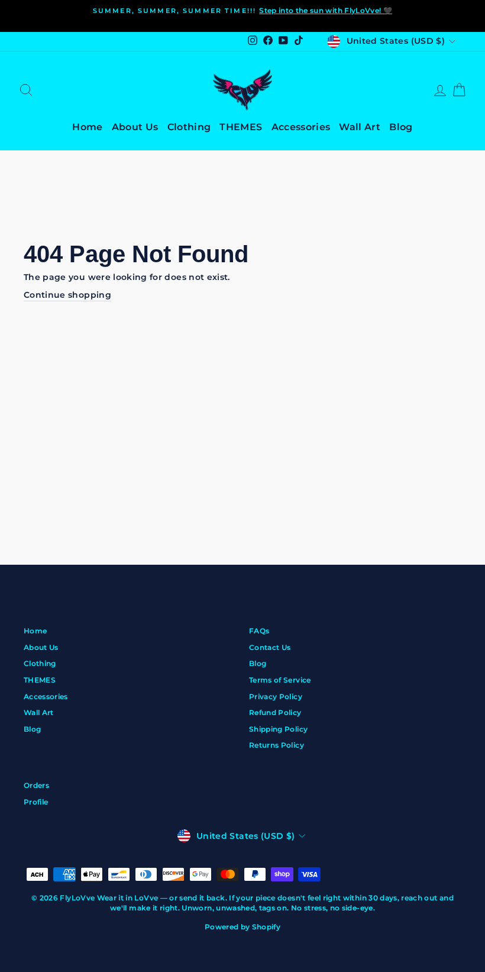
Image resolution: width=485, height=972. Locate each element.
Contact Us (270, 647)
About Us (135, 127)
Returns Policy (276, 745)
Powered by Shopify (242, 926)
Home (87, 127)
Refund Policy (275, 712)
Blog (400, 127)
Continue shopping (67, 294)
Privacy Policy (275, 696)
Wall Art (359, 127)
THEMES (240, 127)
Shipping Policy (278, 729)
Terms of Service (280, 679)
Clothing (189, 127)
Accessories (301, 127)
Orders (36, 785)
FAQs (259, 630)
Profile (36, 801)
